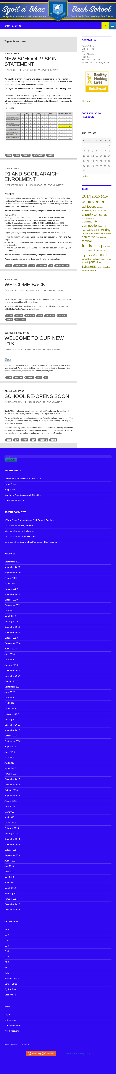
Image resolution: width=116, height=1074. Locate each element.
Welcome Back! (26, 284)
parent (91, 250)
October (50, 316)
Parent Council (12, 978)
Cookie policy (71, 1053)
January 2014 (11, 899)
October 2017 (11, 681)
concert (102, 226)
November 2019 (12, 594)
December (87, 233)
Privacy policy (84, 1053)
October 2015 (11, 790)
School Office (12, 54)
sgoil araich (62, 266)
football (87, 241)
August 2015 (11, 801)
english (18, 377)
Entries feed (10, 1020)
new (17, 155)
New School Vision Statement (31, 61)
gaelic (30, 377)
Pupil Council (30, 536)
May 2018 (9, 659)
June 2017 (10, 692)
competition (90, 225)
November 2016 (12, 730)
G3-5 (7, 962)
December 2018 (12, 627)
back (9, 316)
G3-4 (7, 956)
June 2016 (10, 752)
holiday (30, 316)
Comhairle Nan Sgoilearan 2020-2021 (23, 495)
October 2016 (11, 735)
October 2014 (11, 850)
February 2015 (12, 828)
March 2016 (10, 768)
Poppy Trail (10, 489)
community (90, 221)
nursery (42, 266)
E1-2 (6, 333)
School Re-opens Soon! (38, 396)
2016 (9, 155)
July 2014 (9, 866)
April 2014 (9, 882)
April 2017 (9, 703)
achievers (89, 206)
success (89, 266)
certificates (102, 210)
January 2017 (11, 719)
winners (94, 270)
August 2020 (11, 578)
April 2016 (9, 763)
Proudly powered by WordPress (18, 1044)
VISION (50, 155)
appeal (100, 207)
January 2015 (11, 833)
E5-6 (6, 391)
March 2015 (10, 822)
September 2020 (13, 572)
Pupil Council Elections (43, 520)
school (62, 316)
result (26, 155)
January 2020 (11, 589)
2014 (9, 377)
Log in (7, 1014)
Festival (103, 237)
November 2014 (12, 844)
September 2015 (13, 795)
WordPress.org (12, 1031)
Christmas (100, 214)
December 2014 (12, 839)
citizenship (86, 218)
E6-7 (7, 946)
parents (100, 250)
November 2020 (12, 567)
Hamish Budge (29, 70)
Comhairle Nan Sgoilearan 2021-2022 (23, 478)
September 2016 (13, 741)
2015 (9, 266)
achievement (94, 201)
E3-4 (7, 935)
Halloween (29, 531)
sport (84, 262)
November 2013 (12, 909)
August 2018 (11, 648)
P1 (51, 266)
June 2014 (10, 871)
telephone (107, 267)
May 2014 (9, 877)
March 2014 (10, 888)
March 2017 (10, 708)
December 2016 (12, 725)
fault (98, 237)
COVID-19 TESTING (14, 500)
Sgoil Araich (10, 994)
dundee (97, 234)
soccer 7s (106, 259)
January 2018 (11, 665)
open (84, 251)
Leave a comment (49, 70)
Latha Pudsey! (11, 484)
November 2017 (12, 676)
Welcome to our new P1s (34, 340)
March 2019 (10, 616)
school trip (86, 259)
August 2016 (11, 746)
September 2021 (13, 561)
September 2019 (13, 605)
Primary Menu (112, 25)
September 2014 (13, 855)
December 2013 (12, 904)
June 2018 (10, 654)
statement (39, 155)
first (25, 440)
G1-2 (11, 333)
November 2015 (12, 784)
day (16, 440)
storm (99, 262)
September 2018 (13, 643)
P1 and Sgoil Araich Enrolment (32, 176)
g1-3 (104, 247)
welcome (20, 319)
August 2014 (11, 861)
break (19, 316)
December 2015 (12, 779)
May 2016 (9, 757)
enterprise (88, 237)
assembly (87, 210)
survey (99, 267)
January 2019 (11, 621)
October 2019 (11, 600)
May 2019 (9, 610)
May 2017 (9, 697)
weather (86, 270)
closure (93, 218)
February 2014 (12, 893)
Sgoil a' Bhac (13, 25)
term (9, 319)
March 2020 (10, 583)
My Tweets (87, 101)
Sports (91, 262)
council (100, 230)
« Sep (85, 176)
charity (87, 214)
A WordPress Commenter (17, 520)
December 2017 (12, 670)
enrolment (20, 266)
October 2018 (11, 638)
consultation (88, 230)
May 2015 (9, 812)
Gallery (8, 973)
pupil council (88, 255)
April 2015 (9, 817)
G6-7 (7, 967)
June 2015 (10, 806)
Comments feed (12, 1025)
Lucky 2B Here (26, 525)
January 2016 (11, 774)
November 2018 (12, 632)
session (43, 440)
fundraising (92, 245)
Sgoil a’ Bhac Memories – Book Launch (38, 542)
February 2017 (12, 714)
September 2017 (13, 687)
